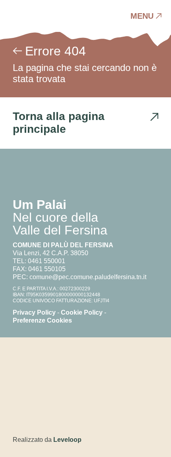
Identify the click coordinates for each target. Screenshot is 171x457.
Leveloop (67, 439)
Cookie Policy (82, 312)
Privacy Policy (34, 312)
